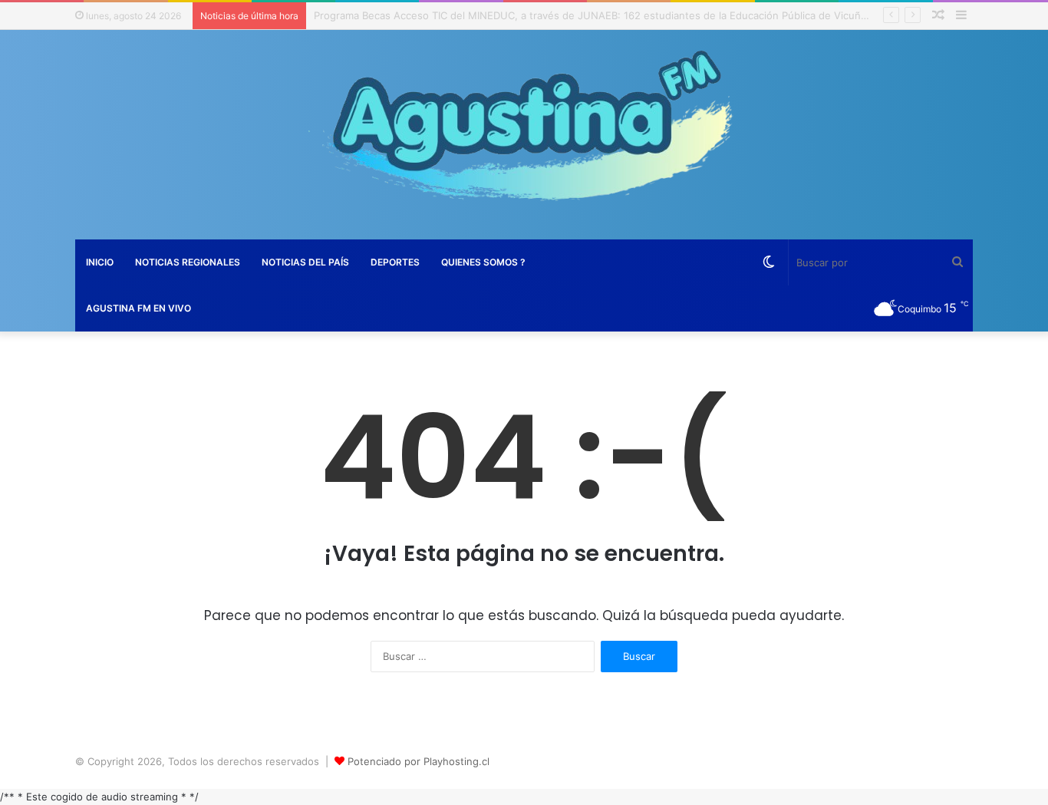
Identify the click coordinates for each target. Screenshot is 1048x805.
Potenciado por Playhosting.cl (418, 761)
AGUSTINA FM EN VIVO (138, 308)
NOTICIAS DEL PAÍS (305, 262)
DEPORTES (395, 262)
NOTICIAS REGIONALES (187, 262)
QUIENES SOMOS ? (483, 262)
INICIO (100, 262)
